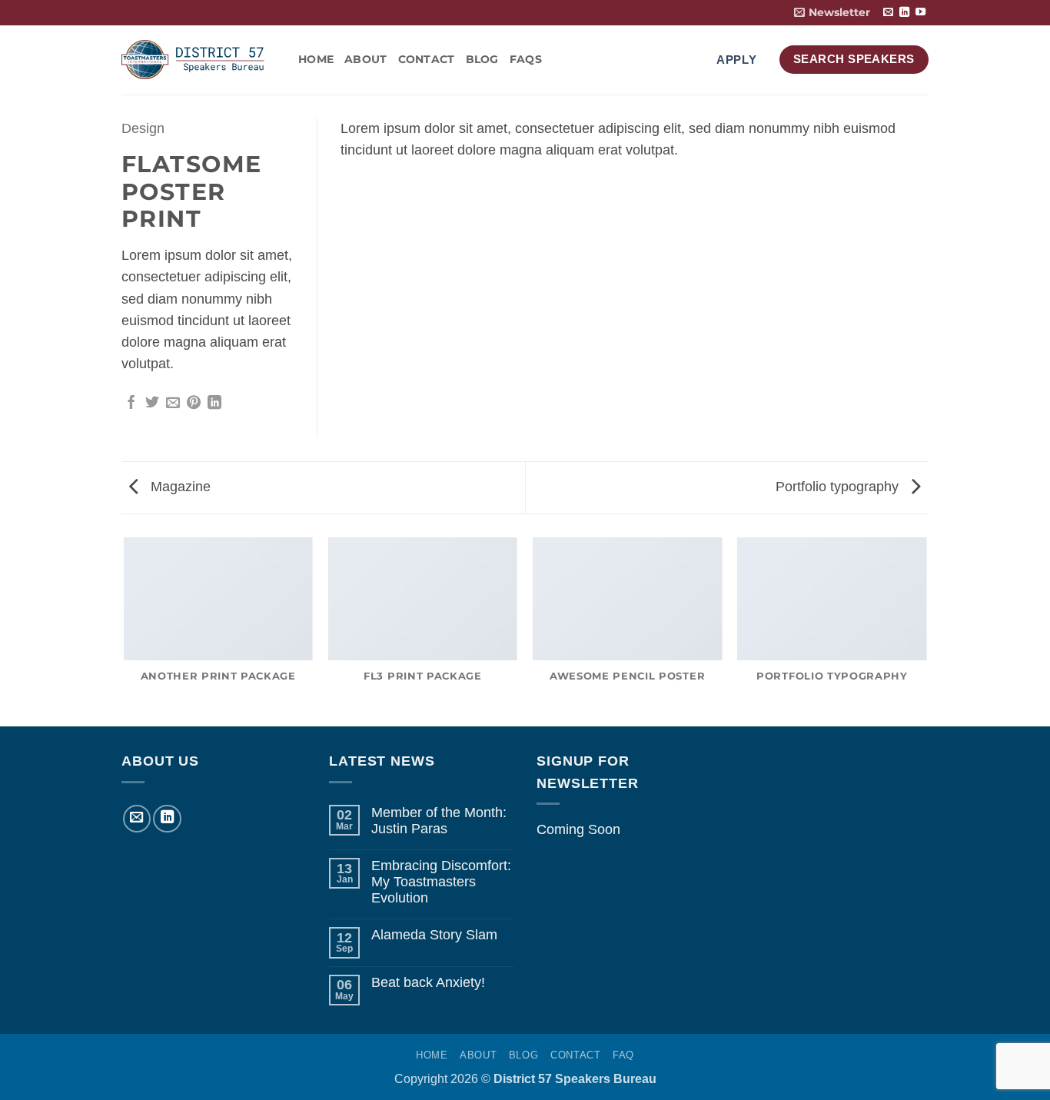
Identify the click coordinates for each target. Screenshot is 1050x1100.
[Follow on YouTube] (920, 12)
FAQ (623, 1055)
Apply (736, 59)
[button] (832, 12)
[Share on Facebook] (131, 403)
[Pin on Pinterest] (194, 403)
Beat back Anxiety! (428, 982)
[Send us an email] (888, 12)
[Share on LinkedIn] (214, 403)
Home (316, 59)
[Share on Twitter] (152, 403)
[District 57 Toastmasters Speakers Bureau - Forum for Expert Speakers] (198, 59)
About (365, 59)
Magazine (179, 486)
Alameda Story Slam (434, 934)
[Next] (926, 631)
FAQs (526, 59)
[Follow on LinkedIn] (904, 12)
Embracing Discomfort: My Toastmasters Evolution (441, 882)
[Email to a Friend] (173, 403)
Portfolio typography (839, 486)
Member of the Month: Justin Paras (439, 820)
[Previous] (124, 631)
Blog (482, 59)
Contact (426, 59)
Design (142, 128)
